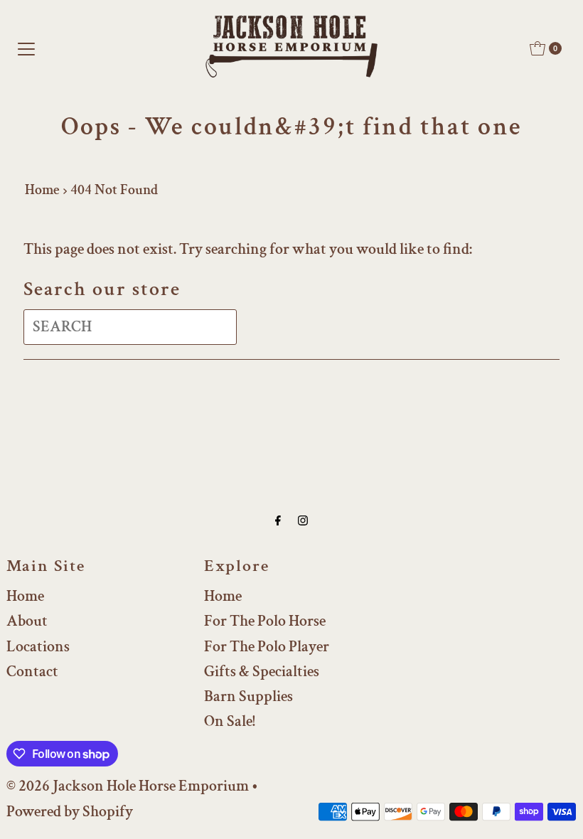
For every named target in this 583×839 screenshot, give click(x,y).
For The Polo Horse (265, 621)
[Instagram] (303, 520)
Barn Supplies (248, 696)
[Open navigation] (26, 48)
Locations (38, 646)
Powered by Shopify (69, 811)
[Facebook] (278, 520)
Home (42, 190)
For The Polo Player (266, 646)
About (27, 621)
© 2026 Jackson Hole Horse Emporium (127, 786)
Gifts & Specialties (261, 671)
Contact (32, 671)
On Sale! (229, 721)
